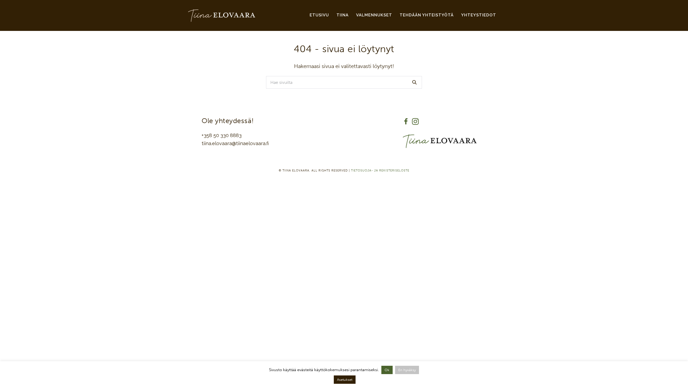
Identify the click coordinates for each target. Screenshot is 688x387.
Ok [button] (387, 370)
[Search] (414, 82)
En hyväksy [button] (407, 370)
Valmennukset (374, 15)
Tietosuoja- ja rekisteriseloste (380, 170)
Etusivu (319, 15)
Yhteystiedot (478, 15)
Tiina (342, 15)
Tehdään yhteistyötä (427, 15)
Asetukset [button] (344, 380)
